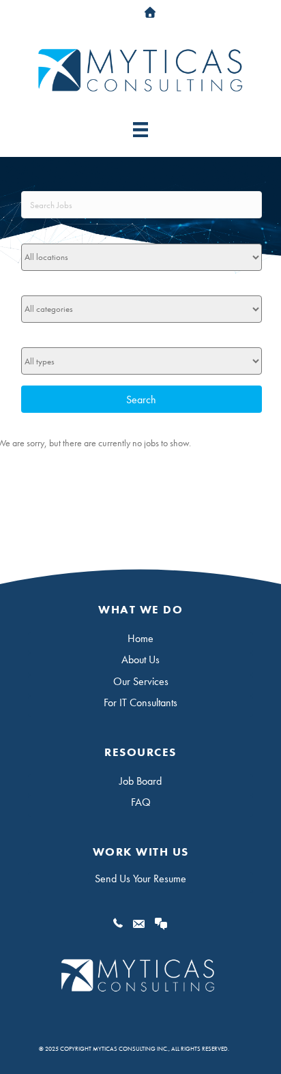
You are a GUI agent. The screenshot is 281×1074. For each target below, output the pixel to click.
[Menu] (140, 129)
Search (141, 399)
